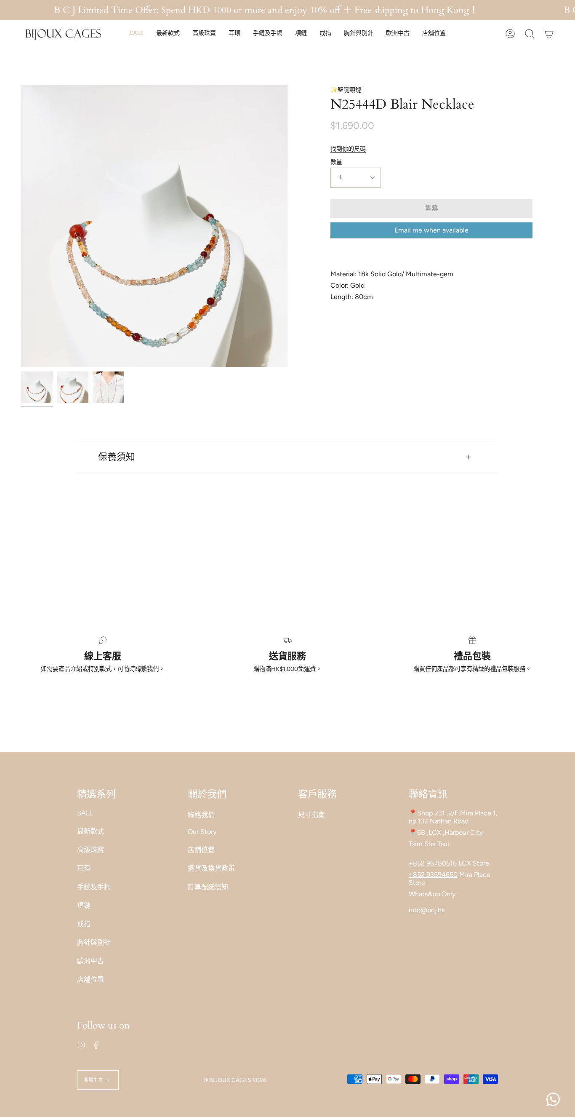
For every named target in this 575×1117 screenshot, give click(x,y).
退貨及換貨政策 (211, 868)
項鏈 (84, 905)
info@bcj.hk (427, 910)
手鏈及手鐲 (94, 887)
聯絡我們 (201, 815)
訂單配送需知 (208, 887)
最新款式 (90, 831)
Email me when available (431, 230)
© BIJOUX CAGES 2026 (234, 1080)
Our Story (202, 832)
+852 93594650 (433, 875)
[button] (136, 33)
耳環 (84, 868)
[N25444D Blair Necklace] (37, 387)
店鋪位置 (201, 850)
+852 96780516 (433, 863)
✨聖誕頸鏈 (345, 90)
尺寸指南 (311, 815)
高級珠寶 (90, 850)
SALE (85, 813)
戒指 (84, 924)
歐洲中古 (90, 961)
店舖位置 (90, 979)
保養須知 (116, 457)
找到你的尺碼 (348, 148)
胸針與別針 (94, 942)
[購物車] (549, 33)
